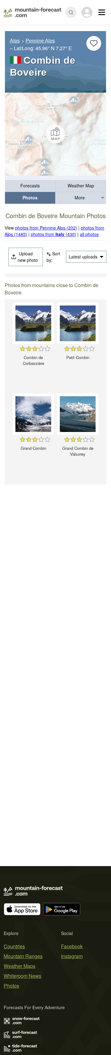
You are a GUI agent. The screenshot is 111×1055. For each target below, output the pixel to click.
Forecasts (30, 185)
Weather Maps (19, 965)
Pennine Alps (40, 40)
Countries (14, 946)
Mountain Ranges (23, 956)
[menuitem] (30, 186)
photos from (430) (53, 234)
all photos (89, 234)
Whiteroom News (22, 975)
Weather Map (81, 185)
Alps (15, 40)
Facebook (72, 946)
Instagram (72, 956)
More (80, 197)
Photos (30, 197)
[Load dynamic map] (55, 134)
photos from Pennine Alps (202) (46, 228)
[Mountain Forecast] (32, 12)
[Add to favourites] (93, 43)
